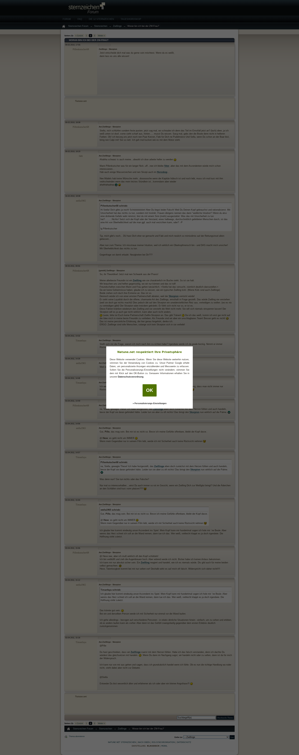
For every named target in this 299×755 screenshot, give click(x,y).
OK (149, 390)
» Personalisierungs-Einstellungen (149, 403)
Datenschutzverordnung (130, 376)
